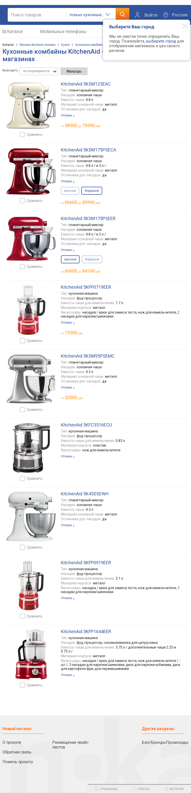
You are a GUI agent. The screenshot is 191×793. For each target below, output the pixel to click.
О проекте (11, 742)
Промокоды (177, 742)
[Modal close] (181, 26)
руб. (74, 332)
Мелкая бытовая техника (37, 45)
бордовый (92, 259)
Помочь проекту (17, 761)
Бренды (158, 742)
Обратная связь (16, 752)
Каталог (15, 31)
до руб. (83, 125)
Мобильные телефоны (63, 31)
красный (70, 190)
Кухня (65, 45)
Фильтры (74, 71)
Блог (146, 742)
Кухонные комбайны (90, 45)
